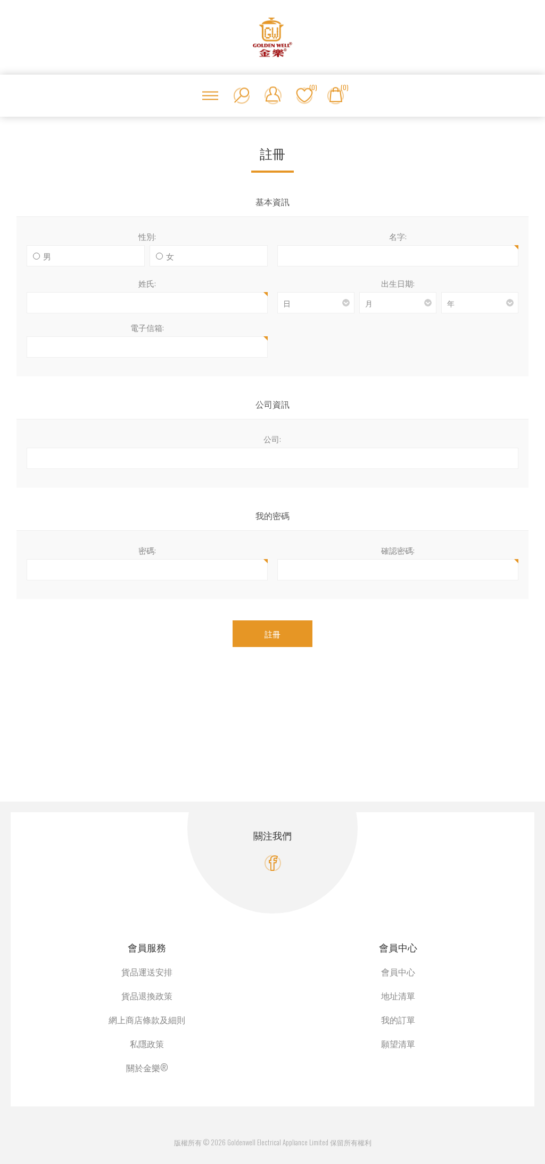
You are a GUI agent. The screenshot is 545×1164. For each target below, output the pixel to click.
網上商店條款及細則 (147, 1019)
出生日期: (398, 283)
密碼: (147, 550)
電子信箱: (147, 327)
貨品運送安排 (146, 971)
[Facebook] (272, 863)
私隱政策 (147, 1043)
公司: (272, 438)
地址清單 (398, 995)
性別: (147, 236)
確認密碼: (398, 550)
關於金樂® (147, 1067)
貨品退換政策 (146, 995)
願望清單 (398, 1043)
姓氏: (147, 283)
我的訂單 (398, 1019)
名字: (398, 236)
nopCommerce (285, 1129)
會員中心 (398, 971)
